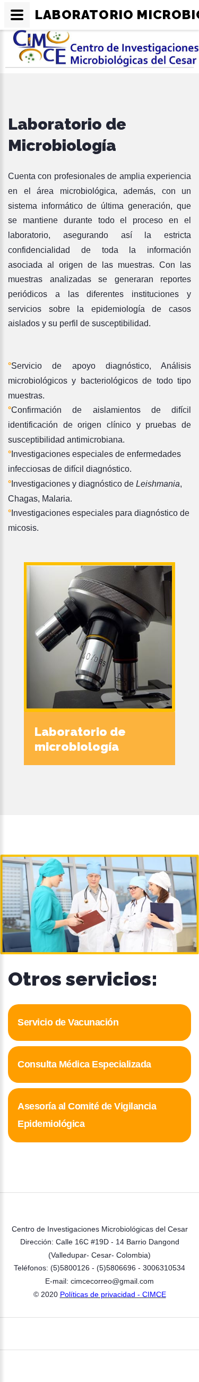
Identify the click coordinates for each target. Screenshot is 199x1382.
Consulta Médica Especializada (84, 1064)
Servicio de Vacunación (68, 1022)
